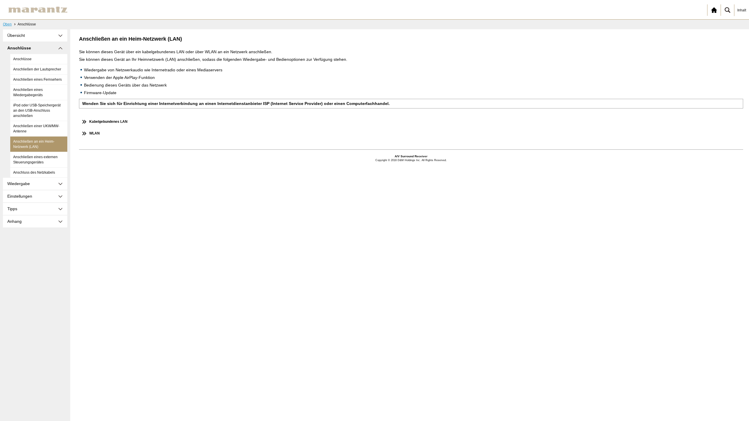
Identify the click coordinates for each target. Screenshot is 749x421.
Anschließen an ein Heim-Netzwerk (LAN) (33, 144)
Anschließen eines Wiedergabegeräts (28, 92)
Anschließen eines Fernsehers (37, 79)
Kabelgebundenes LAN (108, 122)
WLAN (94, 133)
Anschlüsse (22, 59)
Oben (7, 24)
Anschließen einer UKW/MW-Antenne (36, 128)
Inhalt (741, 10)
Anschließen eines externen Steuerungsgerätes (35, 159)
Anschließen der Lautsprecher (37, 69)
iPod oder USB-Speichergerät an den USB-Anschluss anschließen (37, 110)
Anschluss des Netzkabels (34, 172)
